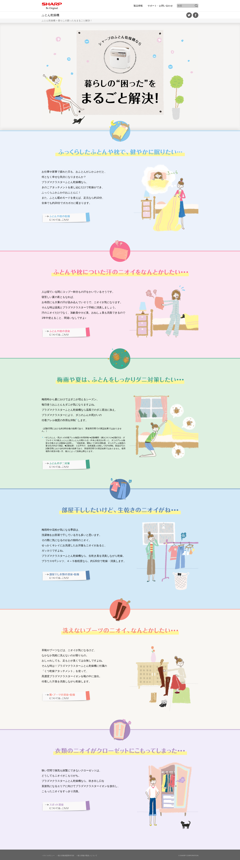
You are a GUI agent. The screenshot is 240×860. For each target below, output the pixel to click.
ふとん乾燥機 (50, 15)
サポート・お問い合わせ (160, 5)
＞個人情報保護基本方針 (65, 855)
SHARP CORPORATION (188, 855)
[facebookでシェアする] (195, 16)
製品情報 (138, 5)
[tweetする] (189, 16)
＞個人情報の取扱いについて (86, 855)
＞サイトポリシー (48, 855)
